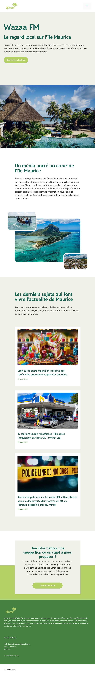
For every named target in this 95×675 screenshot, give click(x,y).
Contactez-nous (47, 585)
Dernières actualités (15, 60)
